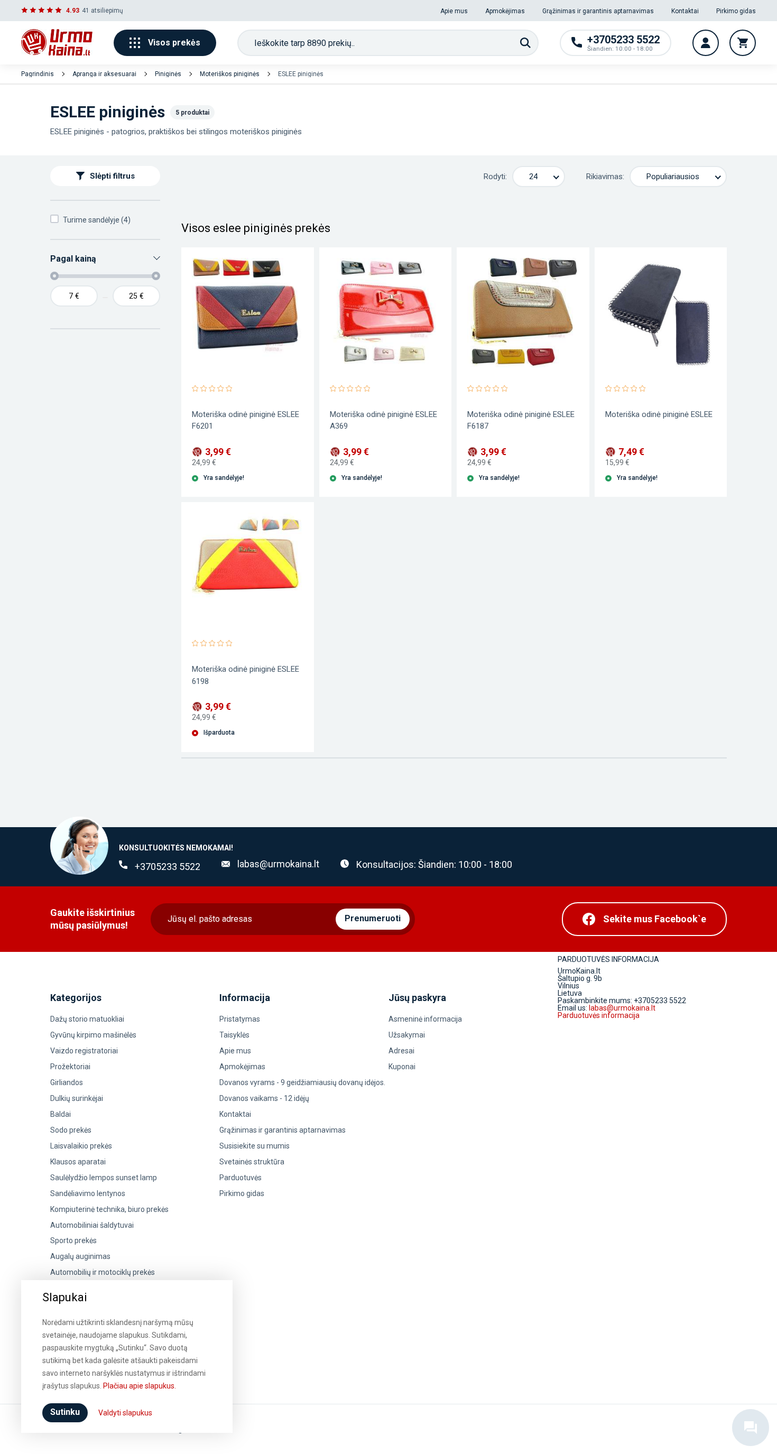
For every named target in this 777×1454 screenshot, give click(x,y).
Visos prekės (174, 43)
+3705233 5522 (167, 866)
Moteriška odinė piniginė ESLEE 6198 (245, 675)
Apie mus (454, 11)
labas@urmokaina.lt (278, 863)
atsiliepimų (107, 10)
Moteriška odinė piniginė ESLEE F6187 (521, 420)
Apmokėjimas (505, 11)
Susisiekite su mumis (254, 1146)
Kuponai (401, 1066)
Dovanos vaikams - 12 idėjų (264, 1098)
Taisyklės (234, 1035)
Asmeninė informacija (425, 1019)
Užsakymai (406, 1035)
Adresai (401, 1050)
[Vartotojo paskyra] (705, 43)
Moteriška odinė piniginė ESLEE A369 (383, 420)
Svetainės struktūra (251, 1161)
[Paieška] (525, 43)
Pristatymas (239, 1019)
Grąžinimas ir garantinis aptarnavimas (598, 11)
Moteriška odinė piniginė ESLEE (659, 414)
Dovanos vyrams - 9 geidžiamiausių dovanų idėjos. (302, 1082)
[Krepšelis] (742, 43)
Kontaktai (685, 11)
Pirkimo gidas (736, 11)
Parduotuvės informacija (599, 1015)
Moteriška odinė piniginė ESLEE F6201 (245, 420)
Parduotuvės (240, 1177)
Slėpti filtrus (112, 176)
